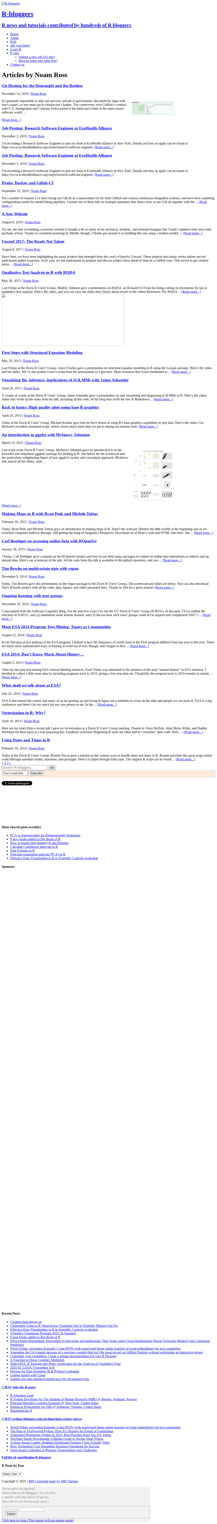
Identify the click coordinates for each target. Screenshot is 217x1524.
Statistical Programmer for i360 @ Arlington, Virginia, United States (55, 1407)
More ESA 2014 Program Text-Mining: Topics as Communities (56, 627)
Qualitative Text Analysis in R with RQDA (38, 272)
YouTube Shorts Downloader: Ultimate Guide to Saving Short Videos (56, 1439)
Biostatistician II (21, 1410)
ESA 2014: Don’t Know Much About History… (43, 654)
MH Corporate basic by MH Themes (53, 1481)
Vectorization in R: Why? (24, 713)
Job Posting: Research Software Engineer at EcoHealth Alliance (57, 128)
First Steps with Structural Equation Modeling (42, 352)
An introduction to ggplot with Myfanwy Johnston (46, 435)
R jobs (14, 53)
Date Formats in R (22, 850)
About (14, 38)
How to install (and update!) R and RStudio (39, 843)
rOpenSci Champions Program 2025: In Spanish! (43, 1333)
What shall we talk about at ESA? (31, 685)
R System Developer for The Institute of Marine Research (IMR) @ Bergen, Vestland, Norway (73, 1399)
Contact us (17, 64)
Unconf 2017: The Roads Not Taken (33, 241)
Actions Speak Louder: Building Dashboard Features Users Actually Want (60, 1442)
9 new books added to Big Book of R (35, 839)
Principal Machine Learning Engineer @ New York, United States (54, 1403)
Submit (11, 1513)
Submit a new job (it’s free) (37, 57)
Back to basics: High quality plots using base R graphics (50, 407)
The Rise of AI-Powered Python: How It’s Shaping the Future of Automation (61, 1431)
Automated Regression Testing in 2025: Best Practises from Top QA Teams (60, 1435)
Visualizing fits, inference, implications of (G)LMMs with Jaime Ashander (65, 380)
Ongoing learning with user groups (32, 596)
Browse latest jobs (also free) (38, 61)
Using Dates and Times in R (26, 740)
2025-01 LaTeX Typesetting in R (32, 1367)
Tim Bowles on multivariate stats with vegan (40, 568)
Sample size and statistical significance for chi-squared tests (49, 1379)
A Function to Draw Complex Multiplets (37, 1360)
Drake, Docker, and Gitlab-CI (27, 183)
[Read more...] (11, 120)
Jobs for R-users (24, 1387)
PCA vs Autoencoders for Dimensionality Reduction (45, 835)
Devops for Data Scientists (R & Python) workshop (44, 1371)
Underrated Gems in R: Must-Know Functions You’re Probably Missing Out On (64, 1326)
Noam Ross (38, 94)
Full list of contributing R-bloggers (26, 1457)
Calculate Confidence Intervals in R (34, 847)
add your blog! (20, 45)
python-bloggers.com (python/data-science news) (47, 1419)
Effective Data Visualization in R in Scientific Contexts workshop (54, 858)
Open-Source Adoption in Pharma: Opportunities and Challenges (53, 1450)
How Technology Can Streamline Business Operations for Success (54, 1446)
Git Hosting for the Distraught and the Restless (42, 85)
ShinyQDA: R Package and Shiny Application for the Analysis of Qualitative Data (65, 1364)
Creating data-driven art (26, 1322)
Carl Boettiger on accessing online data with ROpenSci (49, 541)
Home (14, 34)
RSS (13, 42)
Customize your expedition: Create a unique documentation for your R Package (63, 1356)
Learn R (15, 49)
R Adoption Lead (21, 1395)
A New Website (15, 214)
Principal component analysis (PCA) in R (37, 854)
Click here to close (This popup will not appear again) (38, 1520)
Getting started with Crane (27, 1375)
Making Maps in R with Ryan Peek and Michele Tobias (50, 514)
